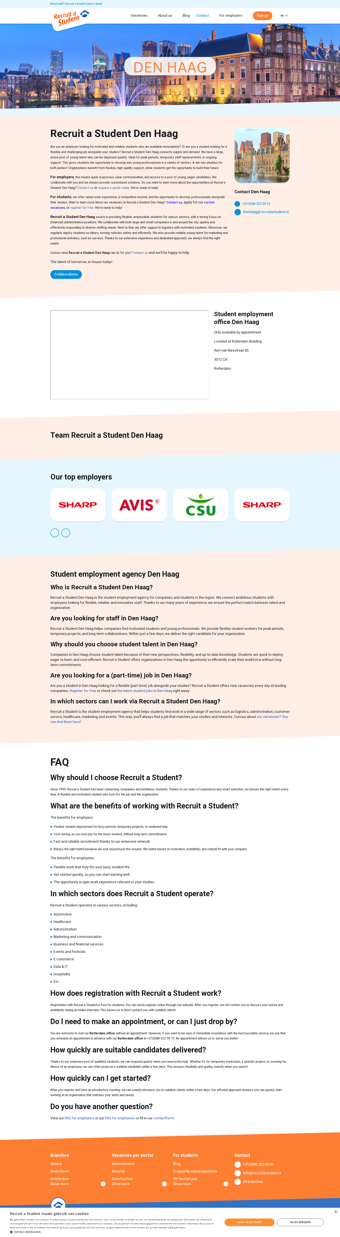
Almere (56, 1164)
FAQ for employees (120, 1118)
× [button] (335, 1211)
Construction (122, 1179)
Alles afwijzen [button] (300, 1222)
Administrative (123, 1164)
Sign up (262, 15)
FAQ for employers (79, 1118)
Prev (54, 532)
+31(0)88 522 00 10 (256, 203)
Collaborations (66, 274)
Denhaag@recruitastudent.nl (266, 212)
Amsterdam (59, 1179)
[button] (113, 1232)
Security (118, 1171)
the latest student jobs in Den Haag (144, 691)
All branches (253, 1181)
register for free (81, 207)
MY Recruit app (185, 1179)
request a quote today (113, 188)
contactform (163, 1118)
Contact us (85, 188)
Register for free (83, 691)
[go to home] (71, 19)
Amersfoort (59, 1171)
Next (65, 532)
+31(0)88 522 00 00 (258, 1164)
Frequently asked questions (195, 1171)
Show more (59, 1184)
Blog (186, 15)
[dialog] (170, 1222)
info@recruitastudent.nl (262, 1173)
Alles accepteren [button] (249, 1222)
